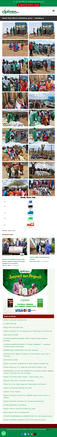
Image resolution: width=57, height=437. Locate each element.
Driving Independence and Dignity (15, 405)
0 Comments (15, 265)
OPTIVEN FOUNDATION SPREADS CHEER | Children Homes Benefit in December (26, 339)
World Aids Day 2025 (11, 360)
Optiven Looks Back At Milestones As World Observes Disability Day (26, 363)
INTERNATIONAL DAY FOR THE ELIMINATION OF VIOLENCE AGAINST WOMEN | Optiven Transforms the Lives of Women (28, 372)
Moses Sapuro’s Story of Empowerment (16, 412)
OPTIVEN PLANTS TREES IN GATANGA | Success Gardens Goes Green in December (27, 355)
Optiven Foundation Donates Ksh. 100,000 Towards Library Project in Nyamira (27, 396)
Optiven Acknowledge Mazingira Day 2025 (18, 388)
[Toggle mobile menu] (54, 11)
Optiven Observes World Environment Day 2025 (19, 409)
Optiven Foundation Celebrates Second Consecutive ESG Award (25, 420)
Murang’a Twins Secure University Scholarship (19, 380)
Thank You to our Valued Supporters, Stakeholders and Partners (25, 384)
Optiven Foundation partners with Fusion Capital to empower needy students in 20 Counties (13, 261)
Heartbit (48, 429)
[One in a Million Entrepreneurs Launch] (42, 246)
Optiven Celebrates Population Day (15, 320)
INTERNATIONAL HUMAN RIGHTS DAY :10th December (21, 350)
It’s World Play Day (10, 324)
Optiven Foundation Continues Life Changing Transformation (24, 401)
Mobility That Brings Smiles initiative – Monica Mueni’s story (23, 377)
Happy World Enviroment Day (13, 327)
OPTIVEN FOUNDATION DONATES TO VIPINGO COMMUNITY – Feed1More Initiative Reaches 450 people (27, 345)
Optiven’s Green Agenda (12, 392)
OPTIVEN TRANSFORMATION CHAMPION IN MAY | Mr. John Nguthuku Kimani (28, 416)
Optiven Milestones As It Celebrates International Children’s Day (25, 367)
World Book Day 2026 (11, 335)
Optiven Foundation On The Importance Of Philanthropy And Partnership (28, 331)
